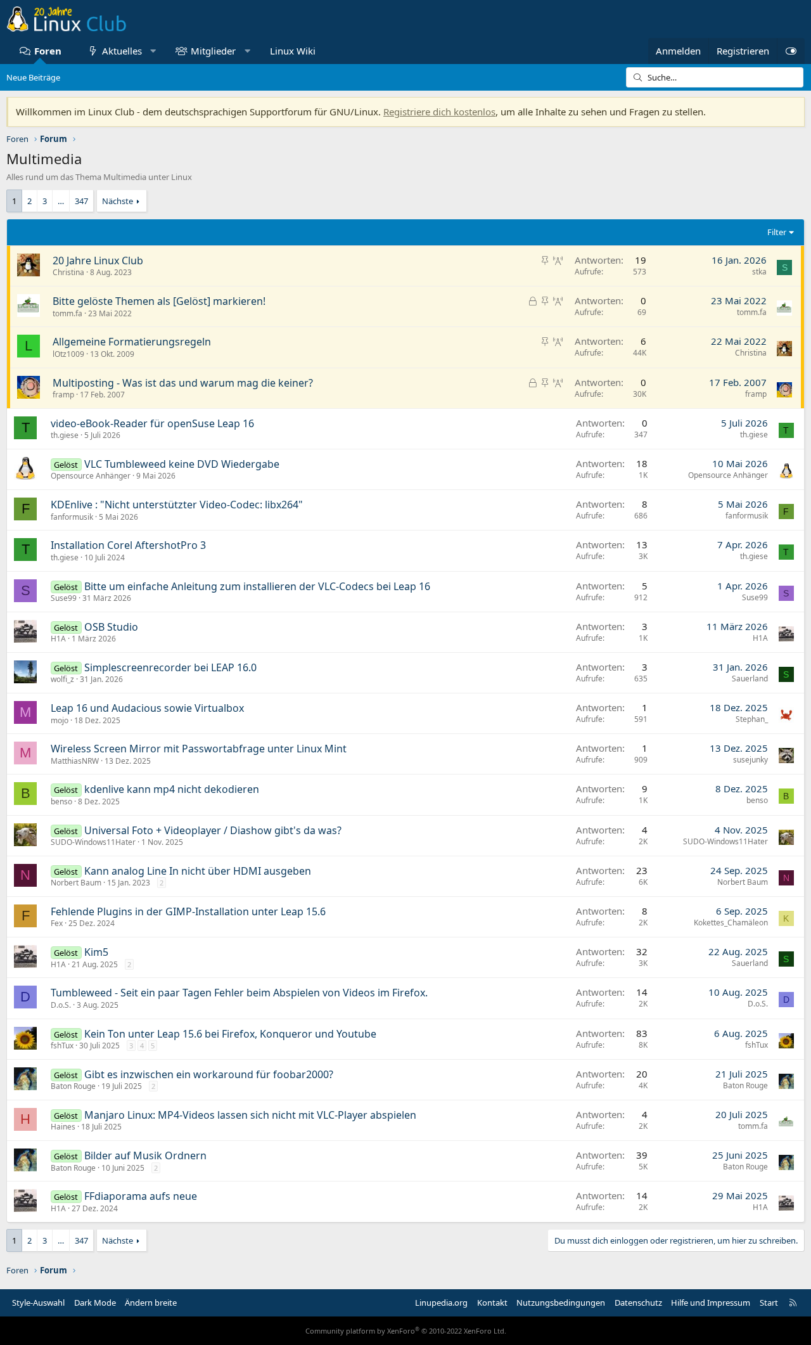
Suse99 (64, 598)
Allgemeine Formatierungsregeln (132, 342)
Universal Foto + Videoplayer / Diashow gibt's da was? (213, 830)
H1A (58, 638)
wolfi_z (62, 679)
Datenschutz (638, 1302)
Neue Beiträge (33, 77)
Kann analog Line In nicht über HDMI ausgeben (197, 871)
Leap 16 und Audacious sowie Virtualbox (147, 708)
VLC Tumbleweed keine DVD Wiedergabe (181, 464)
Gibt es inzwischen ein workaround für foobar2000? (208, 1074)
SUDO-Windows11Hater (93, 842)
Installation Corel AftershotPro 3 (128, 545)
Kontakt (492, 1302)
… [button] (61, 201)
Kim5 (96, 952)
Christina (68, 272)
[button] (153, 51)
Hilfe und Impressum (710, 1302)
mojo (59, 720)
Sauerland (750, 678)
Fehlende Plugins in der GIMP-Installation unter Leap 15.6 (188, 911)
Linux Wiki (293, 50)
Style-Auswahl (38, 1302)
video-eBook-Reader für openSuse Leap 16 (152, 423)
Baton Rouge (73, 1086)
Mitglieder (213, 50)
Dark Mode (95, 1302)
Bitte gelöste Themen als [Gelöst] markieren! (159, 301)
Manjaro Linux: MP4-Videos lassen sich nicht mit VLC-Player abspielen (250, 1115)
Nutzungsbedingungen (560, 1302)
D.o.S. (61, 1005)
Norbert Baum (76, 882)
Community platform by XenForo (405, 1330)
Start (769, 1302)
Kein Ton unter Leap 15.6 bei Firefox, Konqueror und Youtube (230, 1034)
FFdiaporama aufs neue (140, 1196)
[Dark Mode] (791, 51)
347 (81, 201)
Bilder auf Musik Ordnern (145, 1155)
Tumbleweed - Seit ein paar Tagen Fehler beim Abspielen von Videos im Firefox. (239, 993)
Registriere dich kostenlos (439, 111)
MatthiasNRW (75, 761)
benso (61, 801)
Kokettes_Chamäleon (731, 922)
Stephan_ (752, 719)
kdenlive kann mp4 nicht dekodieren (171, 789)
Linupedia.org (441, 1302)
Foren (47, 50)
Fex (57, 923)
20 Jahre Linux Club (98, 260)
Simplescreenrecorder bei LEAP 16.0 (170, 667)
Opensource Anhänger (91, 475)
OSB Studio (111, 627)
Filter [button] (776, 232)
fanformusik (72, 517)
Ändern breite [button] (151, 1302)
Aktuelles (122, 50)
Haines (63, 1126)
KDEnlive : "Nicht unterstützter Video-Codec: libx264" (177, 505)
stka (759, 271)
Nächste (117, 201)
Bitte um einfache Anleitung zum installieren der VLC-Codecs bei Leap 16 (257, 586)
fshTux (62, 1045)
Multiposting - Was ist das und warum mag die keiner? (183, 383)
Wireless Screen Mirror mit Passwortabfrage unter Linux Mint (199, 749)
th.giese (65, 435)
